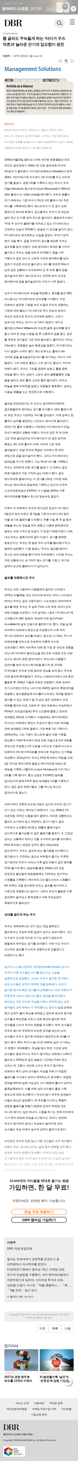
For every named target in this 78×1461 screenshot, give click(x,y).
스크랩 (72, 61)
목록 (55, 1328)
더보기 (60, 61)
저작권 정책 (56, 1403)
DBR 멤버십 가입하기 (39, 1220)
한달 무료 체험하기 (39, 1212)
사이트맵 (66, 1408)
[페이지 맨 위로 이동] (68, 1382)
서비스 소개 (22, 1403)
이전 (42, 1328)
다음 (68, 1328)
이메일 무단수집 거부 (44, 1408)
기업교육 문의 (39, 1414)
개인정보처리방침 (17, 1408)
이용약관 (39, 1403)
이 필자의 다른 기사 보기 (20, 1296)
